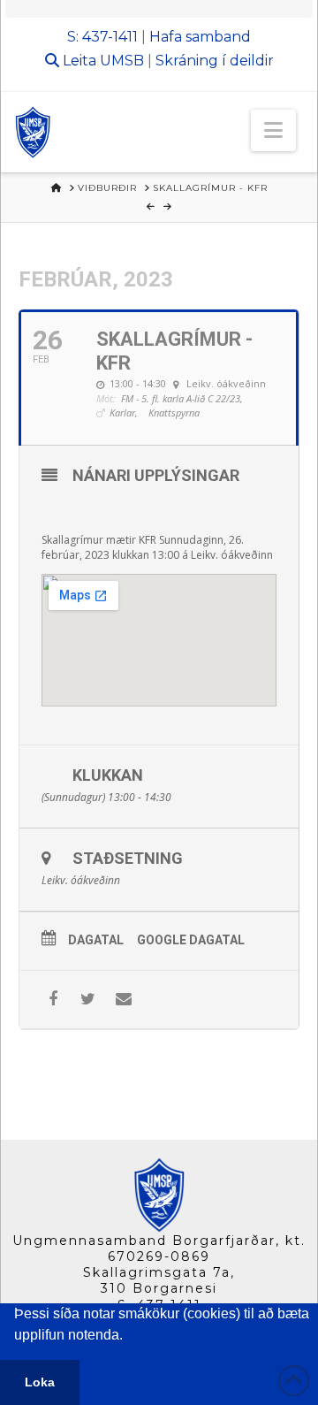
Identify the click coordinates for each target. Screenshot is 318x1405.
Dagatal (96, 940)
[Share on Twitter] (87, 999)
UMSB (122, 60)
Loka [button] (40, 1382)
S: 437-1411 (102, 36)
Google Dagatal (191, 940)
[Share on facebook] (52, 999)
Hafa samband (200, 36)
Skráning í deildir (214, 60)
